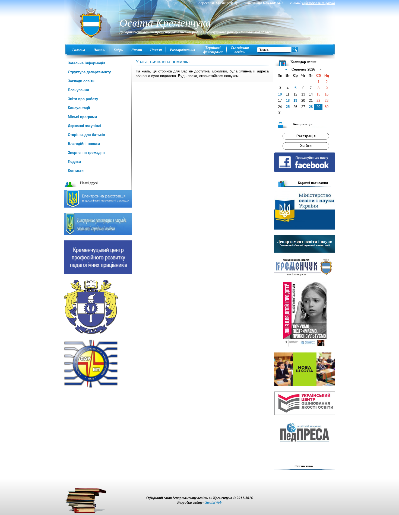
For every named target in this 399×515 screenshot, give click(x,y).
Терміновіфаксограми (213, 49)
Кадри (118, 49)
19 (295, 100)
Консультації (79, 108)
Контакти (76, 171)
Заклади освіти (81, 81)
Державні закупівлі (84, 126)
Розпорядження (182, 49)
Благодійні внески (84, 144)
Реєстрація (306, 136)
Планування (78, 90)
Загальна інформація (86, 63)
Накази (156, 49)
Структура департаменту (89, 72)
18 (288, 100)
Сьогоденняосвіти (240, 49)
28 (311, 107)
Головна (78, 49)
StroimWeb (213, 502)
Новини (99, 49)
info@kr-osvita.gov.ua (318, 2)
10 (280, 94)
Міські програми (82, 117)
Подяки (74, 162)
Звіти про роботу (83, 99)
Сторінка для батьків (86, 135)
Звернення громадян (86, 153)
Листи (136, 49)
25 (288, 107)
